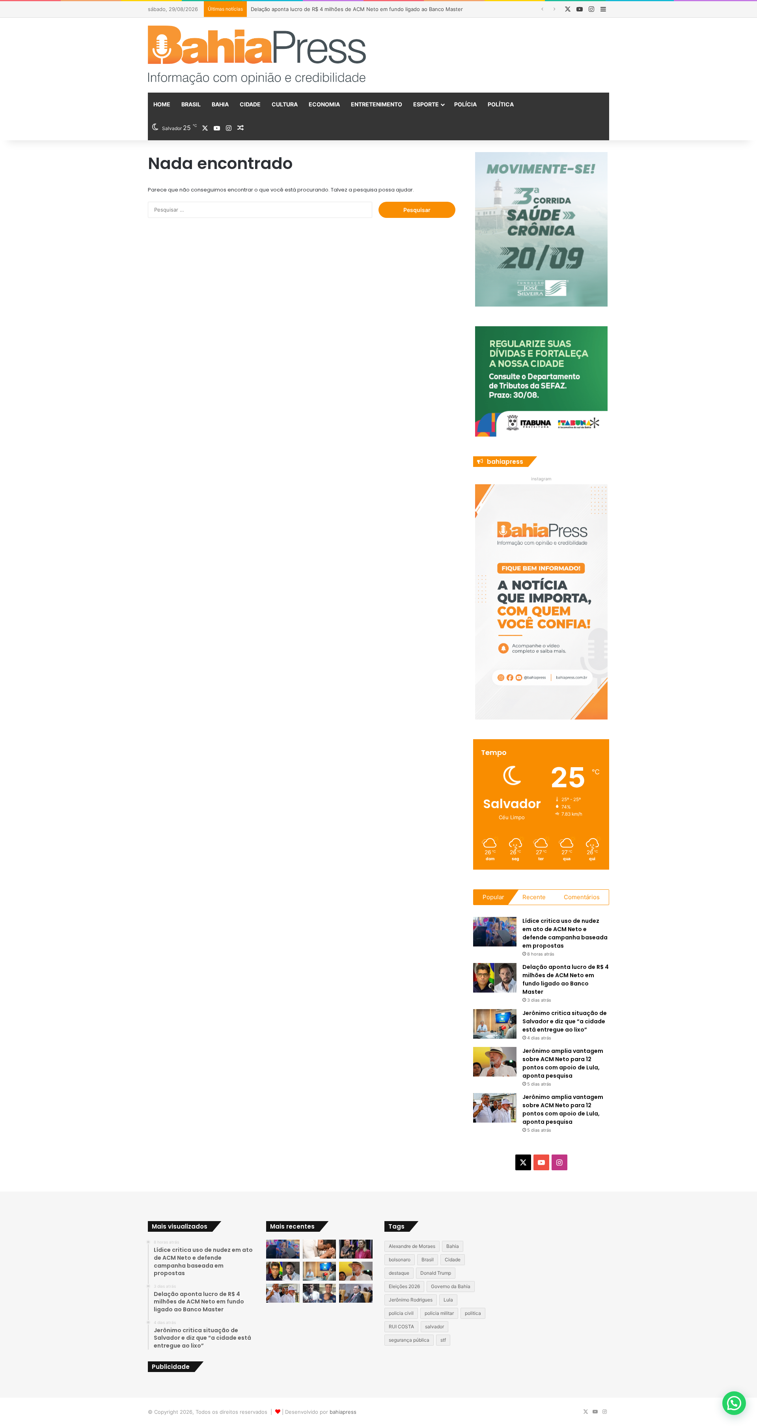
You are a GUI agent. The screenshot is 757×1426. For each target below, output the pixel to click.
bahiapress (343, 1412)
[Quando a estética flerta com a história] (356, 1249)
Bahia (220, 104)
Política (501, 104)
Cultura (285, 104)
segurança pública (409, 1340)
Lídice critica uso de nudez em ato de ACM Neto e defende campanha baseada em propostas (565, 933)
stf (443, 1340)
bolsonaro (399, 1259)
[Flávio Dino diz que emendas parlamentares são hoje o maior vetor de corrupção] (356, 1293)
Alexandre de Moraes (412, 1246)
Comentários (582, 897)
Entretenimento (376, 104)
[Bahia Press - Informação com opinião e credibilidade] (257, 55)
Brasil (191, 104)
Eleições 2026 (404, 1286)
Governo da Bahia (450, 1286)
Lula (448, 1300)
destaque (399, 1273)
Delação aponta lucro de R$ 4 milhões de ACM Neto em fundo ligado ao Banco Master (565, 979)
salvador (434, 1326)
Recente (534, 897)
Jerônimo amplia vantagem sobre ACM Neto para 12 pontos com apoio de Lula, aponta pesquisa (562, 1063)
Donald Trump (435, 1273)
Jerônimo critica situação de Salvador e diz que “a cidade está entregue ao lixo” (564, 1021)
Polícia (465, 104)
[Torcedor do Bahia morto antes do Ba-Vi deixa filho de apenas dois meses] (319, 1293)
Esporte (426, 104)
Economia (324, 104)
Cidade (250, 104)
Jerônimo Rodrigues (411, 1300)
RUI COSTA (401, 1326)
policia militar (439, 1313)
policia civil (401, 1313)
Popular (493, 897)
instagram (541, 479)
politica (473, 1313)
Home (161, 104)
